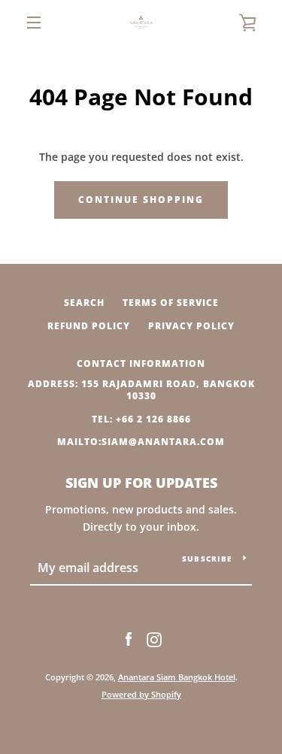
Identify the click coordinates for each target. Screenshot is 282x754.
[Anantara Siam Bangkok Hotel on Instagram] (154, 638)
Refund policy (88, 325)
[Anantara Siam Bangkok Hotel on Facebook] (128, 638)
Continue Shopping (141, 199)
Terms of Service (171, 302)
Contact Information (141, 363)
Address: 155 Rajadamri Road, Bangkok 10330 (141, 390)
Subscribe (207, 558)
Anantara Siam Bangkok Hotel (176, 677)
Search (84, 302)
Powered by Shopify (141, 694)
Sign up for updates (141, 483)
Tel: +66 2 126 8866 (141, 419)
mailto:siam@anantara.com (141, 441)
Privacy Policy (191, 325)
